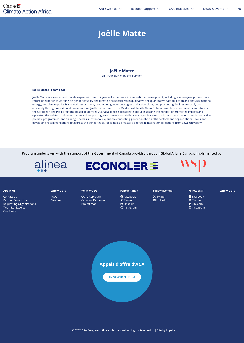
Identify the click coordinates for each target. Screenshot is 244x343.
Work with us (107, 9)
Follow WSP (196, 190)
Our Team (9, 211)
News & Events (213, 9)
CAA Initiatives (179, 9)
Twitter (128, 200)
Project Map (88, 204)
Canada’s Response (93, 200)
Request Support (143, 9)
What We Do (89, 190)
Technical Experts (14, 207)
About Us (9, 190)
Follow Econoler (163, 190)
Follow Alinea (129, 190)
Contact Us (10, 196)
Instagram (130, 207)
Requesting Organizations (19, 204)
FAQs (54, 196)
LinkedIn (129, 204)
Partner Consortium (15, 200)
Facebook (130, 196)
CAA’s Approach (91, 196)
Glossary (56, 200)
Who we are (58, 190)
